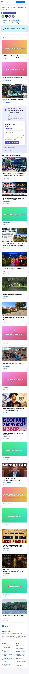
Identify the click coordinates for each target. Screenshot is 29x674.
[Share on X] (6, 16)
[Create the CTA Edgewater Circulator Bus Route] (14, 94)
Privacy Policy (15, 23)
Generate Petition (13, 142)
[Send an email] (9, 16)
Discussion (7, 23)
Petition (5, 20)
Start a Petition (20, 1)
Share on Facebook (10, 13)
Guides (4, 643)
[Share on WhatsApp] (2, 16)
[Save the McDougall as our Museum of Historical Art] (14, 72)
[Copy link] (13, 16)
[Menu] (26, 2)
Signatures (14, 20)
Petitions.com (5, 2)
